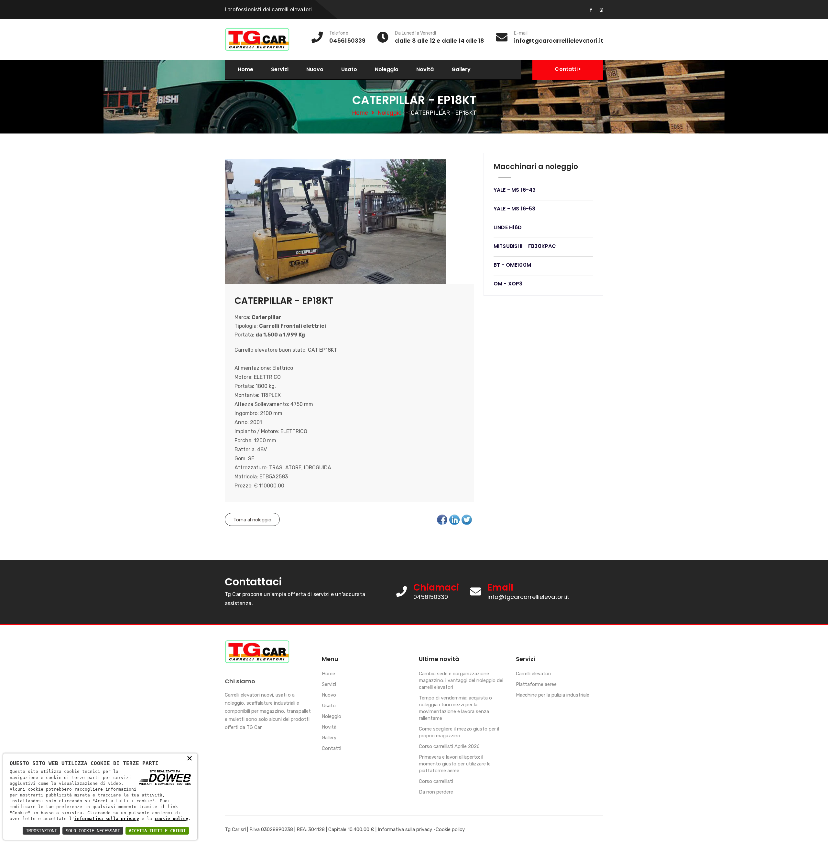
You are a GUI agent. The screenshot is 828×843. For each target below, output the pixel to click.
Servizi (280, 69)
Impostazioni (41, 830)
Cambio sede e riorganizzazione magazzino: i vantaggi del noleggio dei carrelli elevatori (461, 680)
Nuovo (314, 69)
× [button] (189, 757)
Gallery (461, 69)
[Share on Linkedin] (454, 520)
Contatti (331, 748)
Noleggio (386, 69)
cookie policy (171, 818)
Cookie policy (450, 829)
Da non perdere (436, 792)
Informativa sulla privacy (405, 829)
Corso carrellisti (436, 781)
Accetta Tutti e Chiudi (157, 830)
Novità (425, 69)
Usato (349, 69)
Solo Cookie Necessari (93, 830)
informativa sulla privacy (106, 818)
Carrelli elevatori (533, 674)
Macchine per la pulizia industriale (552, 695)
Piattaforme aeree (536, 684)
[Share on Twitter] (467, 520)
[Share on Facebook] (442, 520)
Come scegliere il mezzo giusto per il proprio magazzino (459, 732)
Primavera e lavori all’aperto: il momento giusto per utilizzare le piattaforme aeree (455, 764)
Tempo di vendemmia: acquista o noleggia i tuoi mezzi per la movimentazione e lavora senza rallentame (455, 708)
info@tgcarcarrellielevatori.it (528, 597)
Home (245, 69)
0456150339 (430, 597)
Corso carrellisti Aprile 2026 (449, 746)
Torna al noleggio (252, 520)
